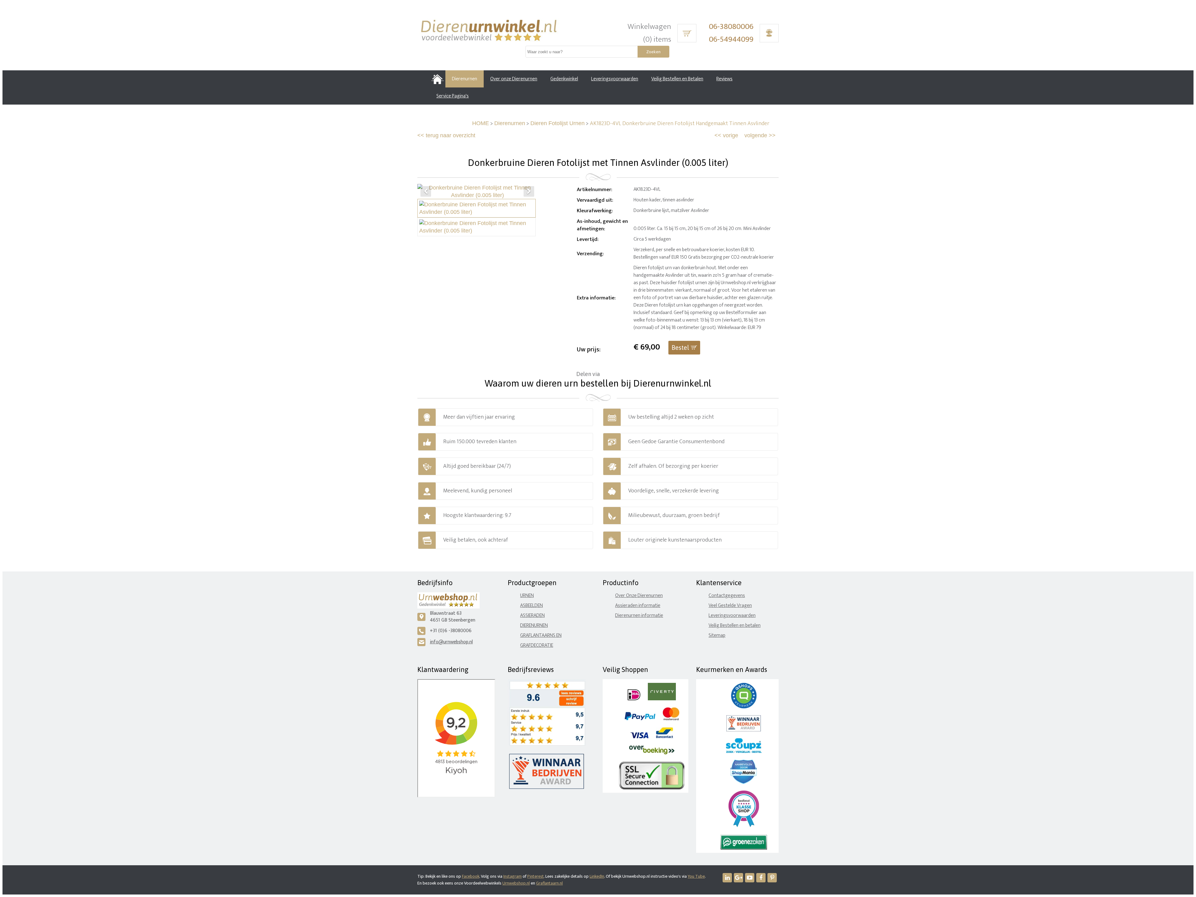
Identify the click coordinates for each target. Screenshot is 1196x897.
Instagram (512, 876)
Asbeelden (531, 605)
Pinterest (535, 876)
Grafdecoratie (536, 645)
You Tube (696, 876)
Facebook (470, 876)
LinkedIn (597, 876)
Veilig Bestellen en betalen (735, 625)
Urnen (527, 595)
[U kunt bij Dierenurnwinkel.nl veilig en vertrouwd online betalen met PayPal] (639, 719)
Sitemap (717, 635)
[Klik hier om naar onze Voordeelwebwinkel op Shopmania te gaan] (743, 782)
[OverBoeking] (652, 753)
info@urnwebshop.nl (451, 642)
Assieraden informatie (637, 605)
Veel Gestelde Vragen (730, 605)
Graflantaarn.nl (549, 883)
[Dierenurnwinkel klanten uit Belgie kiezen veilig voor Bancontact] (664, 737)
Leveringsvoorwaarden (732, 615)
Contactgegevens (727, 595)
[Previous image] (425, 191)
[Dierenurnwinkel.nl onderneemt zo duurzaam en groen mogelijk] (743, 848)
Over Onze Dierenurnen (639, 595)
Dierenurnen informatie (639, 615)
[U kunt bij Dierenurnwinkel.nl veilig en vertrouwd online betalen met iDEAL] (634, 699)
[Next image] (529, 191)
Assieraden (532, 615)
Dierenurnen (509, 123)
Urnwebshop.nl (516, 883)
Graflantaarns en (541, 635)
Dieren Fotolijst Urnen (557, 123)
